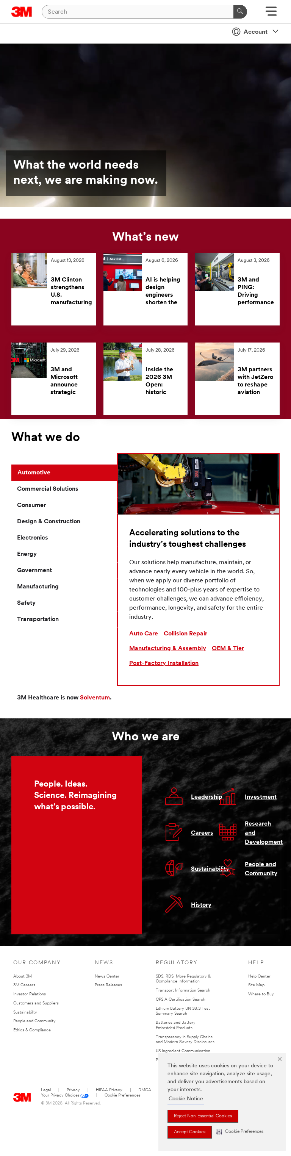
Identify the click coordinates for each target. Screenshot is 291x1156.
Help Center (259, 977)
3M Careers (24, 985)
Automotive (33, 473)
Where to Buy (261, 994)
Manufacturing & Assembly (167, 649)
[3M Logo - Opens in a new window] (21, 11)
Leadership (206, 797)
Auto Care (143, 634)
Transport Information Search (183, 991)
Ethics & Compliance (32, 1030)
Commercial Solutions (47, 489)
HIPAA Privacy (109, 1090)
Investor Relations (29, 994)
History (201, 905)
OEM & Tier (228, 649)
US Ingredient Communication (183, 1051)
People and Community (34, 1021)
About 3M (22, 977)
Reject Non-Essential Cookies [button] (203, 1116)
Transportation (38, 619)
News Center (107, 977)
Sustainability (210, 869)
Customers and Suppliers (36, 1003)
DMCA (144, 1090)
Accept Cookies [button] (189, 1132)
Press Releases (108, 985)
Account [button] (255, 32)
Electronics (32, 538)
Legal (46, 1090)
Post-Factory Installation (164, 663)
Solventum (95, 698)
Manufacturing (38, 587)
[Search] (240, 12)
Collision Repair (185, 634)
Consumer (31, 505)
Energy (27, 554)
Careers (202, 833)
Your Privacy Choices (60, 1095)
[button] (240, 1132)
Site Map (256, 985)
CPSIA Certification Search (180, 1000)
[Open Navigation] (271, 14)
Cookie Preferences (123, 1095)
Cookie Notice (186, 1099)
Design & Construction (48, 522)
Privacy (73, 1090)
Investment (261, 797)
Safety (26, 603)
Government (34, 571)
